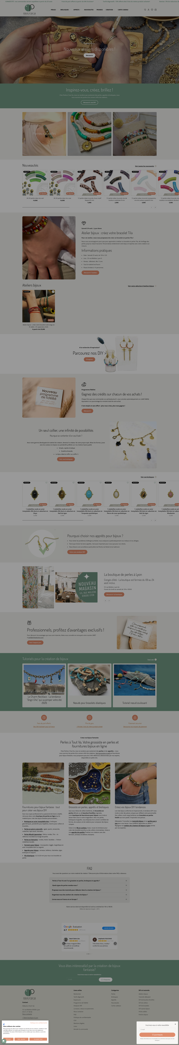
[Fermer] (175, 1024)
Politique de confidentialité (38, 1023)
